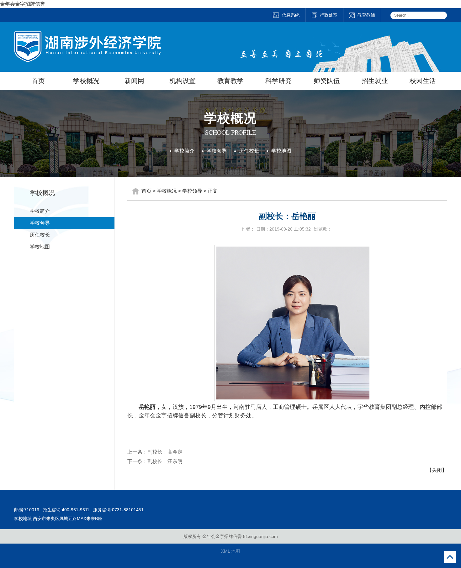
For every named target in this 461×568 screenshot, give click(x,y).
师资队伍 (327, 80)
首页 (38, 80)
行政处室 (328, 15)
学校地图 (281, 151)
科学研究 (278, 80)
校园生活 (423, 80)
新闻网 (134, 80)
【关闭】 (437, 470)
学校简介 (184, 151)
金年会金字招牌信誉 (22, 4)
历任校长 (249, 151)
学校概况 (86, 80)
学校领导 (217, 151)
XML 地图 (230, 551)
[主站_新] (87, 35)
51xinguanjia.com (260, 536)
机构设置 (182, 80)
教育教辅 (366, 15)
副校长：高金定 (165, 452)
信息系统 (290, 15)
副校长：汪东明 (165, 461)
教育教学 (230, 80)
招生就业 (375, 80)
